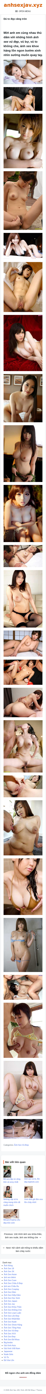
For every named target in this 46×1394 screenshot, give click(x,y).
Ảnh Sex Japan (10, 1301)
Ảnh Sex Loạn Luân (12, 1313)
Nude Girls (8, 1354)
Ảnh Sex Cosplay (11, 1289)
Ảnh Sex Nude (10, 1322)
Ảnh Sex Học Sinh (12, 1298)
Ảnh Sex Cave (10, 1280)
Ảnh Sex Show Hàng (13, 1325)
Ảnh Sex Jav (9, 1304)
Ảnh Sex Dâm (10, 1292)
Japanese (8, 1351)
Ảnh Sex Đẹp (9, 1337)
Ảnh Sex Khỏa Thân (12, 1307)
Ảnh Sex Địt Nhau (12, 1339)
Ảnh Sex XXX (10, 1334)
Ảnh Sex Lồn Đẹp (11, 1316)
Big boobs (8, 1342)
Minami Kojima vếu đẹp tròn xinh (11, 1221)
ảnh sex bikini (10, 1277)
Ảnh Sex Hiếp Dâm (12, 1295)
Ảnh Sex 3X (9, 1271)
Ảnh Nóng (8, 1265)
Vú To (6, 1357)
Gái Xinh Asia (10, 1345)
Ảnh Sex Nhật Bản (12, 1319)
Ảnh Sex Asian (10, 1274)
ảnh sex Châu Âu (11, 1286)
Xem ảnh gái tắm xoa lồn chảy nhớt (33, 1200)
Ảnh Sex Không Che (13, 1310)
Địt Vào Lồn (9, 1360)
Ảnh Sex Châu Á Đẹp (13, 1283)
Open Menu (24, 11)
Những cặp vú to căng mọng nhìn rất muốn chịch (11, 1202)
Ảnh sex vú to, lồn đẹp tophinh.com (32, 1180)
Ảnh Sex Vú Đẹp (21, 1145)
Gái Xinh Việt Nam (12, 1348)
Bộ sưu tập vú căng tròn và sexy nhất (11, 1180)
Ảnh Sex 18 (9, 1268)
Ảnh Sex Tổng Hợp (12, 1328)
